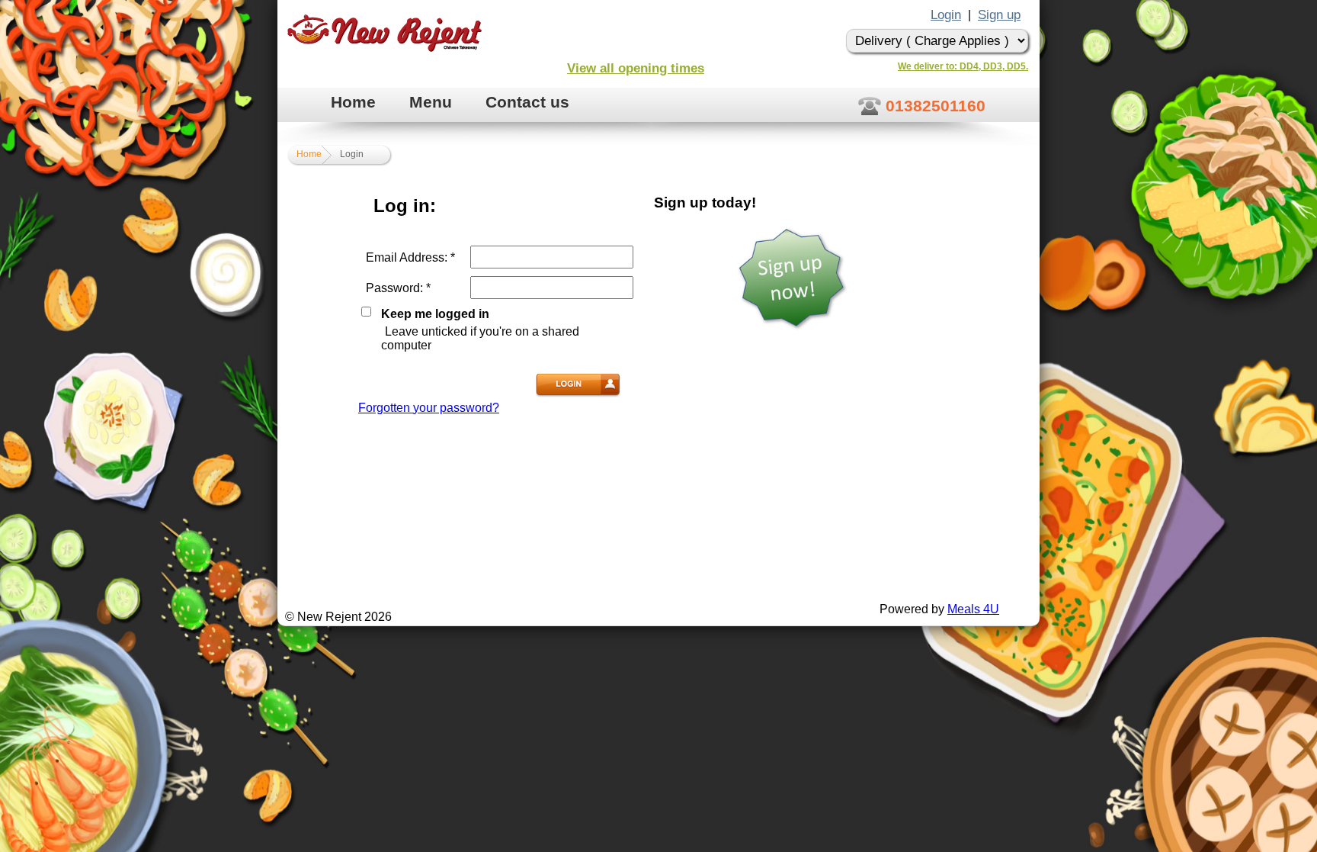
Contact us (527, 102)
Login (946, 15)
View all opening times (635, 68)
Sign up (999, 15)
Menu (430, 102)
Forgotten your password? (428, 407)
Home (353, 102)
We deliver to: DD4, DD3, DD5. (963, 66)
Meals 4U (973, 609)
